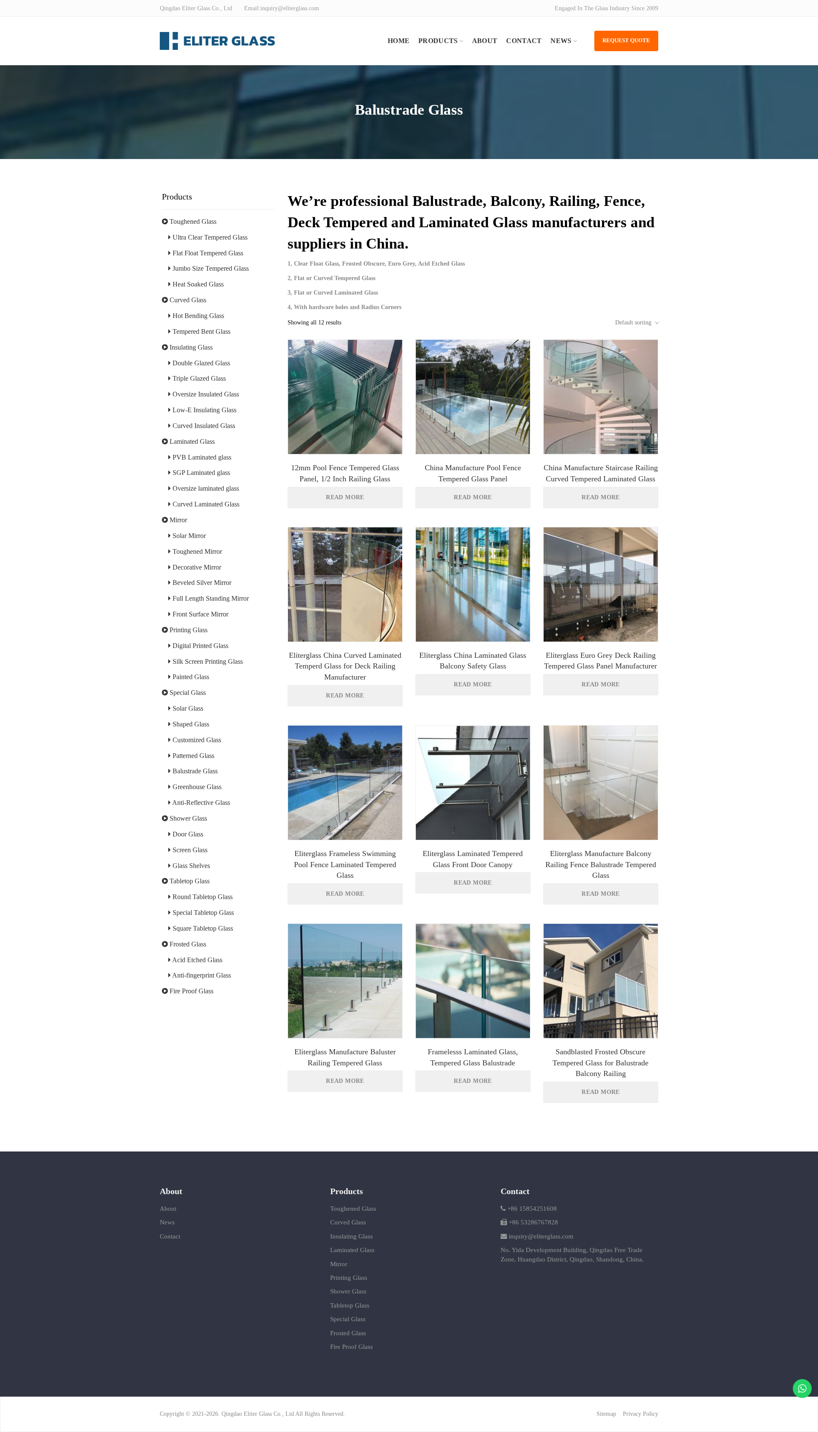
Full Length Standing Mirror (210, 598)
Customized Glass (196, 739)
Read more (345, 497)
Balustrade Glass (194, 771)
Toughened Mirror (196, 551)
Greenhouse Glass (196, 786)
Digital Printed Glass (199, 645)
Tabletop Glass (189, 881)
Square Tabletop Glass (202, 928)
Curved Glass (187, 300)
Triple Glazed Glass (198, 378)
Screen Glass (189, 849)
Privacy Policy (640, 1414)
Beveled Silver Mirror (201, 582)
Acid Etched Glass (196, 959)
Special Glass (187, 692)
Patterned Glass (192, 755)
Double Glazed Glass (200, 363)
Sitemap (606, 1414)
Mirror (177, 520)
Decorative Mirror (196, 567)
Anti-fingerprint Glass (201, 975)
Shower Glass (187, 818)
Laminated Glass (191, 441)
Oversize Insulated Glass (205, 394)
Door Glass (187, 834)
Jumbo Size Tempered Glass (210, 268)
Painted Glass (190, 676)
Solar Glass (187, 708)
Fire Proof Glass (190, 991)
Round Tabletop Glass (202, 896)
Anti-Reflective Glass (200, 802)
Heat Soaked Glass (197, 284)
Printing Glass (187, 630)
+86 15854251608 (531, 1208)
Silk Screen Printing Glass (207, 661)
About (168, 1208)
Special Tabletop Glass (202, 912)
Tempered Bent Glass (200, 331)
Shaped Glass (190, 724)
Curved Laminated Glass (205, 504)
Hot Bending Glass (197, 315)
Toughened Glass (192, 221)
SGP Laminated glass (200, 472)
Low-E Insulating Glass (203, 410)
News (167, 1222)
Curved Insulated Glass (203, 425)
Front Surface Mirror (199, 614)
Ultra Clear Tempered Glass (209, 237)
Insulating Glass (190, 347)
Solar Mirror (188, 535)
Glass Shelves (190, 865)
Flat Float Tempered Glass (207, 253)
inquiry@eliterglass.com (541, 1236)
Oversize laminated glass (205, 488)
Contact (170, 1236)
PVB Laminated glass (201, 457)
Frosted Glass (187, 944)
